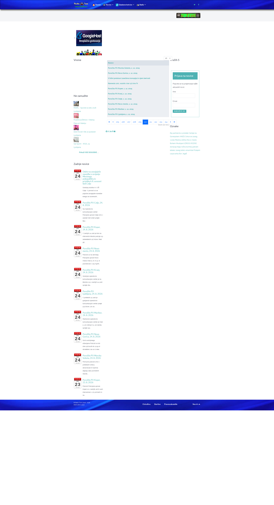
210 (145, 122)
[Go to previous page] (113, 122)
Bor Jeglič (183, 154)
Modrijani (179, 143)
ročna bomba (186, 147)
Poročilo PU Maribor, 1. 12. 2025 (120, 109)
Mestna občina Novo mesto (186, 140)
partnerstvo (177, 133)
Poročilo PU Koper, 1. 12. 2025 (120, 89)
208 (134, 122)
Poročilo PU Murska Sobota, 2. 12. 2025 (124, 68)
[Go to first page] (109, 122)
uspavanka (174, 154)
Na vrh (195, 404)
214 (166, 122)
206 (123, 122)
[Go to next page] (170, 122)
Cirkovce (188, 137)
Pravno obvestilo (170, 404)
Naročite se (179, 111)
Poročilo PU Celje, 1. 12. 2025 (120, 99)
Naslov (111, 63)
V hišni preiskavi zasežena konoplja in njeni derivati (129, 78)
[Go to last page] (174, 122)
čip (171, 133)
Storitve (157, 404)
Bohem (173, 143)
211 (150, 122)
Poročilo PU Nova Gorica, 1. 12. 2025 (122, 73)
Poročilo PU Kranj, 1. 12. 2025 (120, 94)
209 (139, 122)
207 (128, 122)
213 (161, 122)
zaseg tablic (180, 150)
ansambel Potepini (192, 150)
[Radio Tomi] (82, 4)
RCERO (194, 143)
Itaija (179, 147)
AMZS (182, 137)
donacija (173, 147)
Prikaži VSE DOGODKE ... (89, 152)
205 (117, 122)
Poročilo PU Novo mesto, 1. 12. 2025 (122, 104)
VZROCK (187, 143)
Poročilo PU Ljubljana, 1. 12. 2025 (121, 114)
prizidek (185, 133)
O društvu (146, 404)
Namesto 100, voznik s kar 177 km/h (123, 83)
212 (155, 122)
